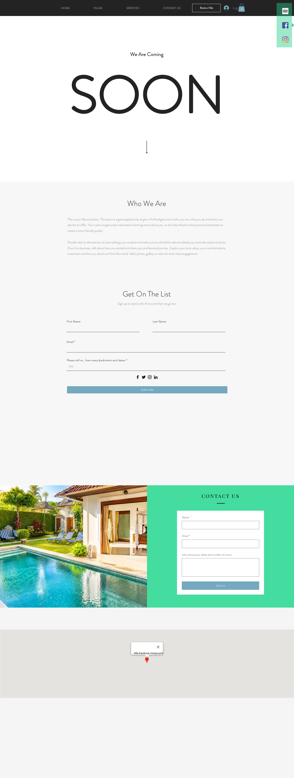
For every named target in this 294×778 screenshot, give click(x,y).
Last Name (159, 321)
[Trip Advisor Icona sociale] (285, 11)
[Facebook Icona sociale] (285, 25)
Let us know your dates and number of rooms (206, 555)
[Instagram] (285, 39)
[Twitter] (143, 377)
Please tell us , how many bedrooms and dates (96, 360)
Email (70, 341)
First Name (74, 321)
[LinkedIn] (155, 377)
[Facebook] (137, 377)
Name (186, 517)
